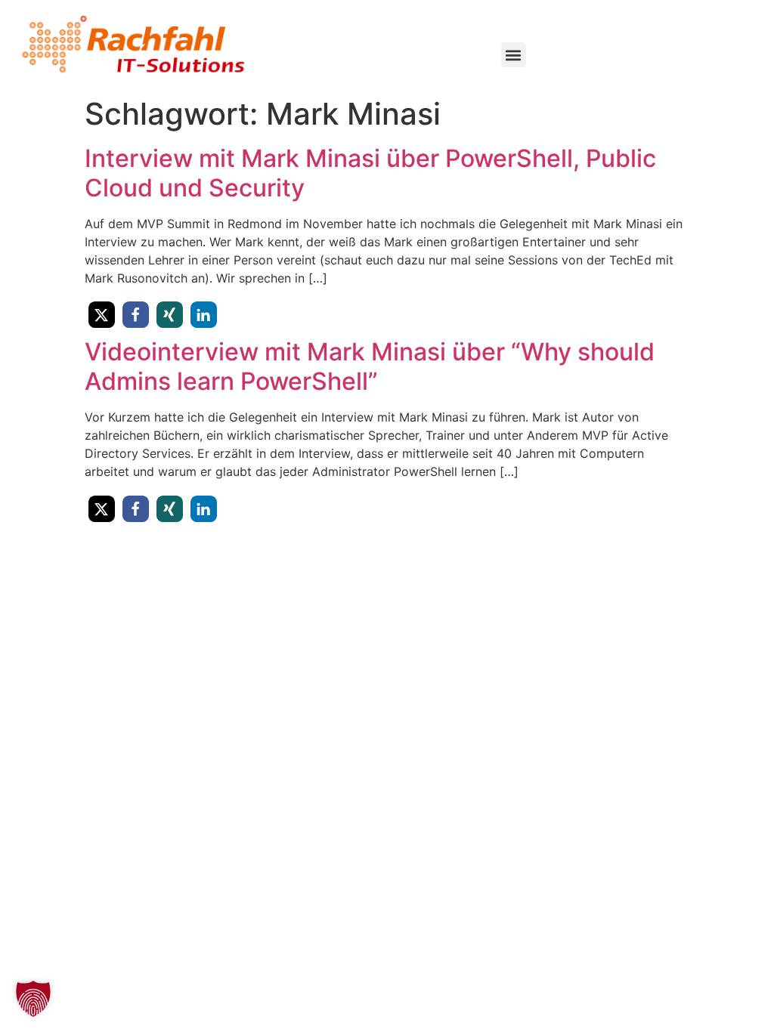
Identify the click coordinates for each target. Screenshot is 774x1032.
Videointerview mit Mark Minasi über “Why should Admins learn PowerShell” (370, 366)
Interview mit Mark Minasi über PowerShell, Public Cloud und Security (370, 173)
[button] (513, 54)
